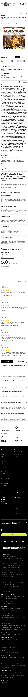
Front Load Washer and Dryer (7, 617)
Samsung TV (16, 582)
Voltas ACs (9, 556)
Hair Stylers (15, 645)
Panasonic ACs (18, 560)
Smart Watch (4, 682)
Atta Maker (3, 625)
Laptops (2, 456)
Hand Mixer (16, 629)
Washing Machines (5, 458)
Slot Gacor (3, 480)
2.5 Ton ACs (3, 569)
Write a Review (21, 361)
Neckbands (15, 639)
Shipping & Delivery (19, 495)
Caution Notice (17, 513)
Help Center (17, 493)
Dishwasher (22, 617)
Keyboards (8, 663)
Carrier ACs (3, 560)
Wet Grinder (13, 634)
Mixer (19, 634)
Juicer (2, 631)
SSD (8, 667)
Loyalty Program (17, 454)
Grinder (18, 631)
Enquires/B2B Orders (18, 458)
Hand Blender (9, 629)
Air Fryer (3, 629)
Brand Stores (16, 508)
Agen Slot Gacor (4, 485)
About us (3, 493)
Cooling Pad (7, 665)
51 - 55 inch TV (12, 589)
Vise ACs (3, 556)
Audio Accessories (5, 600)
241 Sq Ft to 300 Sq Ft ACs (7, 578)
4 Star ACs (9, 570)
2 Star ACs (16, 569)
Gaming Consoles (15, 600)
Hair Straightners (4, 647)
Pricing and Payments (5, 508)
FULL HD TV (12, 586)
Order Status (4, 503)
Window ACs (9, 563)
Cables (23, 657)
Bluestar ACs (3, 558)
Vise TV (9, 582)
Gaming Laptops (16, 672)
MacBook (8, 672)
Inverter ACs (12, 572)
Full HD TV (3, 598)
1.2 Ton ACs (10, 565)
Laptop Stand (15, 665)
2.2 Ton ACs (17, 567)
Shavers (9, 645)
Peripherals (22, 665)
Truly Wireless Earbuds (6, 639)
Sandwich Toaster (5, 634)
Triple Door (3, 620)
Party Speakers (4, 461)
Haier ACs (11, 561)
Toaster (13, 632)
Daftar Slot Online (4, 21)
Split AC (11, 608)
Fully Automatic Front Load (7, 615)
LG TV (21, 582)
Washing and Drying (12, 610)
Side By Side (10, 620)
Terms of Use (16, 511)
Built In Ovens (11, 625)
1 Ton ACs (3, 565)
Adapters (3, 659)
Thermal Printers (4, 677)
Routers (12, 677)
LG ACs (21, 556)
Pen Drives (3, 667)
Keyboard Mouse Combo (17, 663)
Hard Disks (13, 667)
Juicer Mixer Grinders (10, 631)
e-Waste (3, 497)
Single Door (11, 619)
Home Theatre (21, 601)
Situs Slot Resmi (4, 473)
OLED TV (16, 584)
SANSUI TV (3, 582)
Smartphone (3, 454)
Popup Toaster (20, 632)
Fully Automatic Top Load (6, 611)
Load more (7, 361)
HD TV (18, 586)
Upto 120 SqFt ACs (5, 574)
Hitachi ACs (10, 560)
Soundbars (13, 601)
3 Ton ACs (10, 569)
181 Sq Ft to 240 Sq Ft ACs (7, 576)
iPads (7, 652)
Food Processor (17, 627)
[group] (17, 57)
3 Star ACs (3, 570)
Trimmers (3, 645)
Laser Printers (12, 675)
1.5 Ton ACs (17, 565)
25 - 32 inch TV (12, 588)
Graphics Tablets (14, 652)
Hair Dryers (12, 647)
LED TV (2, 596)
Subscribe (14, 534)
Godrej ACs (10, 558)
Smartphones (4, 657)
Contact (3, 499)
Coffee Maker (4, 627)
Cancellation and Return (19, 451)
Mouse (2, 663)
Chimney (17, 625)
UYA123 (2, 469)
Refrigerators (4, 619)
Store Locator (3, 511)
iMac (18, 673)
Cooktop (10, 627)
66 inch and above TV (5, 591)
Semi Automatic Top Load (6, 613)
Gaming (2, 463)
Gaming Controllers (5, 601)
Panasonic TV (9, 584)
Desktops (3, 673)
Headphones (3, 641)
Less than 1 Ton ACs (18, 563)
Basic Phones (17, 657)
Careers (3, 495)
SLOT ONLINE (3, 471)
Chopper (23, 625)
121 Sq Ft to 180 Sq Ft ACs (17, 574)
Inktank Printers (20, 675)
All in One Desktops (11, 673)
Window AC (17, 608)
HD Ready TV (9, 596)
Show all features (4, 163)
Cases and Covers (18, 659)
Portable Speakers (19, 641)
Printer (22, 673)
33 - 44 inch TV (20, 588)
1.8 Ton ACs (3, 567)
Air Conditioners (4, 608)
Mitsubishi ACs (18, 558)
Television (3, 451)
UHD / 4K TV (21, 596)
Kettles (23, 631)
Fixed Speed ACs (4, 572)
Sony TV (3, 584)
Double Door (18, 619)
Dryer (17, 617)
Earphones (10, 641)
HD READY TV (4, 588)
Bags (2, 665)
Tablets (2, 652)
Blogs (2, 501)
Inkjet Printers (4, 675)
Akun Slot (3, 476)
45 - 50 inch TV (4, 589)
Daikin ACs (16, 556)
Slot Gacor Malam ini (5, 478)
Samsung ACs (4, 561)
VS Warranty (16, 456)
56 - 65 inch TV (21, 589)
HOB (22, 629)
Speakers (3, 603)
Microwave (3, 632)
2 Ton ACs (10, 567)
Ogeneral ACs (18, 561)
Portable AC (3, 610)
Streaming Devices (12, 598)
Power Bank (9, 659)
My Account (17, 497)
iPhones (10, 657)
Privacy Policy (17, 515)
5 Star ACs (16, 570)
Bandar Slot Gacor (4, 483)
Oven (9, 632)
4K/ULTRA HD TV (4, 586)
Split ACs (3, 563)
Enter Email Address (7, 527)
